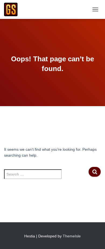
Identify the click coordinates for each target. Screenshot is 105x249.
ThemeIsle (72, 236)
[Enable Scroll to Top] (94, 238)
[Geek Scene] (13, 9)
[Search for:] (46, 176)
